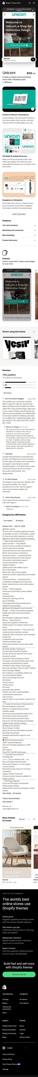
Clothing (5, 999)
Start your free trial (19, 974)
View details (6, 793)
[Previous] (29, 331)
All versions (17, 793)
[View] (16, 348)
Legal (22, 1033)
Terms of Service (8, 1054)
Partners (23, 1030)
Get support (8, 520)
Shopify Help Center (9, 1026)
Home (4, 1013)
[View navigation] (34, 3)
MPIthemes (8, 82)
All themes (19, 520)
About (22, 1026)
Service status (25, 1037)
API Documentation (9, 1030)
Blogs (4, 1037)
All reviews (7, 393)
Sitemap (5, 1069)
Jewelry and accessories (6, 1008)
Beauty (4, 1003)
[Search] (29, 3)
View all (22, 819)
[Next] (34, 331)
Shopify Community (9, 1033)
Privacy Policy (7, 1059)
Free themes (24, 1003)
